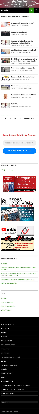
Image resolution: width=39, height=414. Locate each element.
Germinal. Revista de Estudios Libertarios (15, 385)
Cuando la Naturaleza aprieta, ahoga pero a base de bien (22, 42)
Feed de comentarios (8, 306)
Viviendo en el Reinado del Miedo (23, 95)
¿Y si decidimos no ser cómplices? (23, 50)
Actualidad (5, 329)
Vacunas (14, 104)
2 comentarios (25, 79)
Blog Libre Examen (7, 393)
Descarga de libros (8, 345)
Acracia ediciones (7, 324)
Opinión (4, 369)
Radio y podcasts (7, 373)
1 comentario (24, 25)
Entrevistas (5, 353)
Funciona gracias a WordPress (9, 411)
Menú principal (36, 10)
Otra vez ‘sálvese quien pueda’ (22, 23)
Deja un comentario (26, 45)
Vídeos (3, 377)
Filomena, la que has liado (20, 86)
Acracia (4, 10)
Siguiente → (29, 118)
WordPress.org (6, 310)
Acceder (4, 298)
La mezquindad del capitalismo (22, 77)
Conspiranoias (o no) (19, 32)
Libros (3, 361)
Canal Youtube (6, 341)
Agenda (3, 333)
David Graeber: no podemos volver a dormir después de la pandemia (24, 60)
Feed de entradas (6, 302)
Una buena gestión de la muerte (23, 68)
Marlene (4, 264)
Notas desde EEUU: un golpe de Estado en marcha (17, 279)
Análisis (4, 337)
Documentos (5, 349)
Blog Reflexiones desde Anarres (12, 389)
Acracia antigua (7, 381)
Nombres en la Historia (9, 365)
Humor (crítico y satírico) (10, 357)
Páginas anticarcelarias (9, 283)
